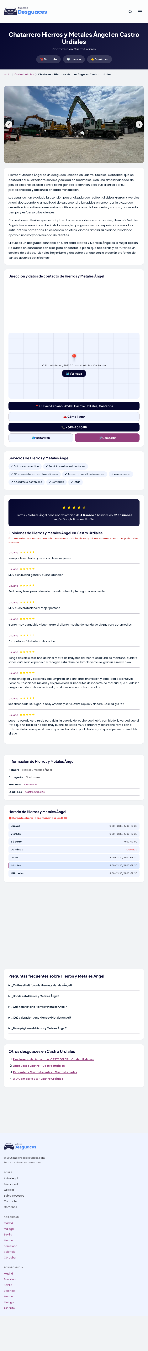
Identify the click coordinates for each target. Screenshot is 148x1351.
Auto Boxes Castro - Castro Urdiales (39, 1066)
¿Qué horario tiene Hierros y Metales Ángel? (39, 1006)
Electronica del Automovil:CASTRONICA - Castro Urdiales (53, 1059)
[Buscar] (130, 11)
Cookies (9, 1190)
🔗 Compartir (107, 437)
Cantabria (30, 784)
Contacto (10, 1201)
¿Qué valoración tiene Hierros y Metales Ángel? (41, 1017)
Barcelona (10, 1246)
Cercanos (10, 1207)
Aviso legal (11, 1178)
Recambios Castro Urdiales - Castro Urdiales (45, 1072)
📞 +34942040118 (74, 427)
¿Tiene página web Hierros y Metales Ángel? (39, 1028)
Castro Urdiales (24, 74)
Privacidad (11, 1184)
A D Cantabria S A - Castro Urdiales (38, 1079)
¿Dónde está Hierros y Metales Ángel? (35, 996)
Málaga (9, 1229)
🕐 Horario (74, 59)
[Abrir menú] (140, 11)
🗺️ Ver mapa (74, 373)
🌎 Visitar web (41, 437)
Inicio (7, 74)
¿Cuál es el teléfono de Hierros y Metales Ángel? (41, 985)
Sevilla (8, 1234)
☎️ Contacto (48, 59)
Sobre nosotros (14, 1196)
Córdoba (10, 1257)
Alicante (9, 1308)
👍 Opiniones (99, 59)
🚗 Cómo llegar (74, 416)
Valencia (9, 1252)
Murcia (8, 1240)
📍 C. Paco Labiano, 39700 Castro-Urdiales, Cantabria (74, 406)
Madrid (8, 1223)
